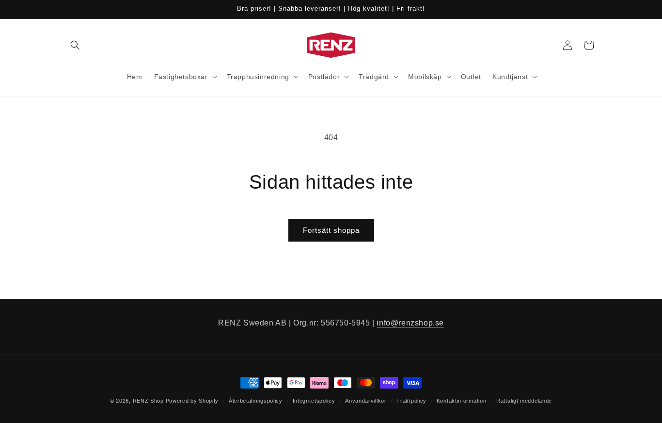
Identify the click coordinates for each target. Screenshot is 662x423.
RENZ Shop (148, 401)
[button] (75, 45)
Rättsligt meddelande (524, 401)
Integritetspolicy (314, 401)
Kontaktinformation (462, 401)
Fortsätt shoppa (331, 230)
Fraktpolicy (411, 401)
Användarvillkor (366, 401)
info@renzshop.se (410, 323)
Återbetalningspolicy (256, 401)
